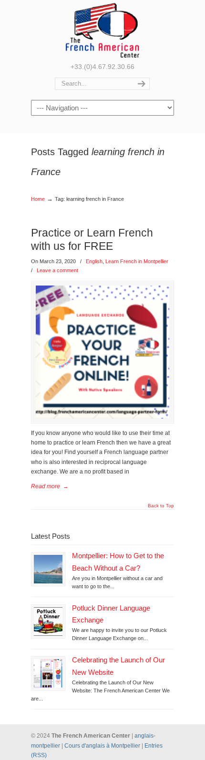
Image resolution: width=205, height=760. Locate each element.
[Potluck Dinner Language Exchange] (48, 621)
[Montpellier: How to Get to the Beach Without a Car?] (48, 569)
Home (38, 199)
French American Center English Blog (102, 30)
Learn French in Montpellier (136, 261)
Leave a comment (57, 270)
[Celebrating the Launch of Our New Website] (48, 673)
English (94, 261)
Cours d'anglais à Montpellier (102, 745)
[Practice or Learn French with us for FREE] (102, 352)
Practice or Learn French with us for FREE (92, 239)
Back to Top (161, 505)
